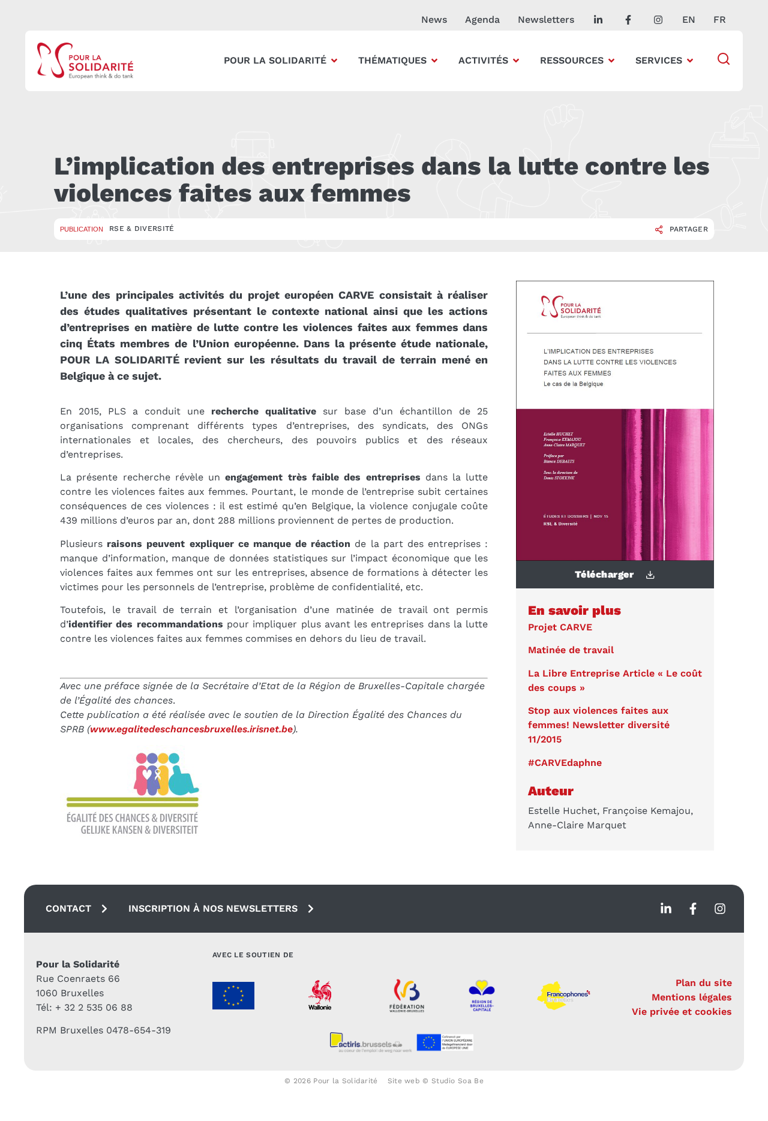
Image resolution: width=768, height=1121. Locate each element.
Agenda (482, 19)
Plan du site (704, 982)
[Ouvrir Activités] (516, 60)
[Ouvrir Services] (690, 60)
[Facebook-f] (693, 909)
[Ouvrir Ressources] (611, 60)
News (434, 19)
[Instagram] (720, 909)
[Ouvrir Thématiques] (434, 60)
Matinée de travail (571, 650)
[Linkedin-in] (666, 909)
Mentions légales (692, 997)
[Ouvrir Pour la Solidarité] (334, 60)
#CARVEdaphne (565, 762)
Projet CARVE (560, 627)
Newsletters (546, 19)
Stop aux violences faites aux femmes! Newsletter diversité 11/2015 (599, 725)
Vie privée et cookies (682, 1011)
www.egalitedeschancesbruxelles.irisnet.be (191, 729)
